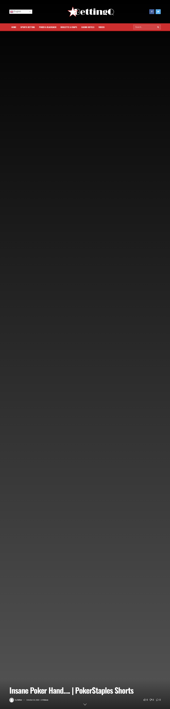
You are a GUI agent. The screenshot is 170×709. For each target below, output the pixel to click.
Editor (19, 700)
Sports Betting (27, 27)
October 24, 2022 (32, 700)
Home (13, 27)
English (17, 11)
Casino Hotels (87, 27)
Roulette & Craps (69, 27)
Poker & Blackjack (47, 27)
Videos (102, 27)
